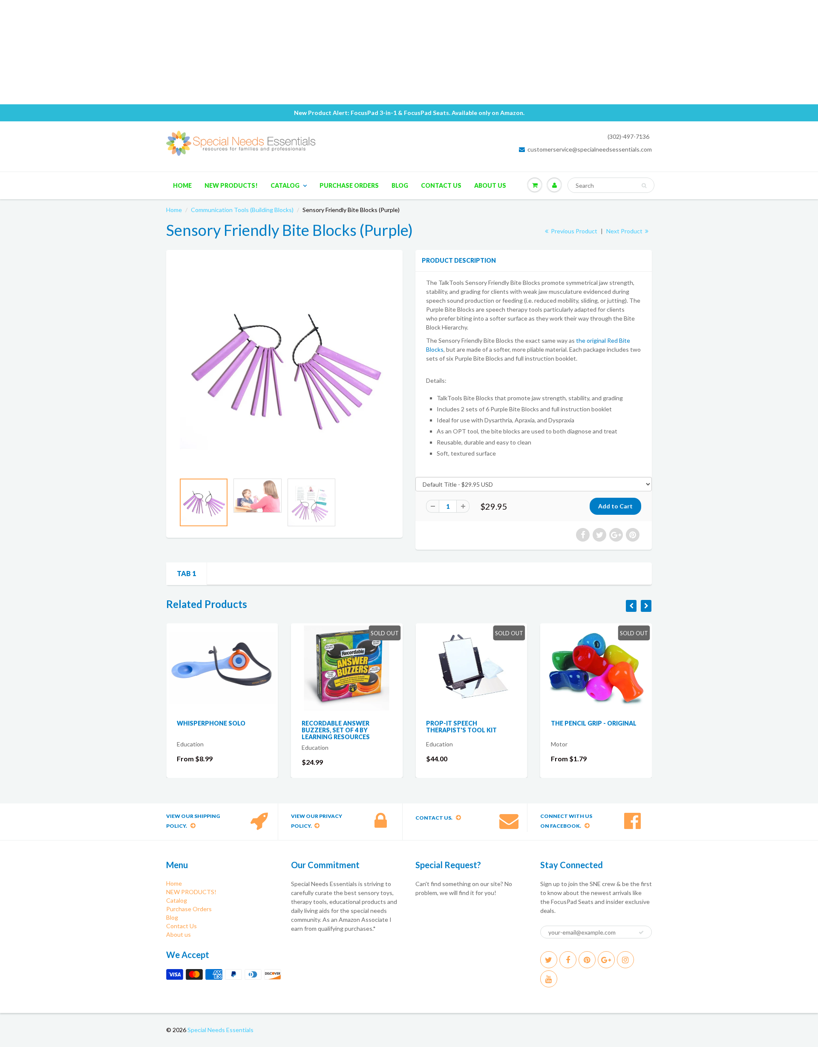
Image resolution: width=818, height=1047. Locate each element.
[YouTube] (548, 978)
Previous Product (573, 231)
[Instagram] (625, 959)
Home (182, 185)
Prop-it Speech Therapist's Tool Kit (461, 727)
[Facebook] (567, 959)
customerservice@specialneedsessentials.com (589, 149)
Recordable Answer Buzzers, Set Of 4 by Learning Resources (336, 730)
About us (490, 185)
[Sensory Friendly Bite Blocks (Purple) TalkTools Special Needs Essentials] (284, 365)
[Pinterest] (587, 959)
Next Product (625, 231)
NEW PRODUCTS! (231, 185)
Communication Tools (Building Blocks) (242, 209)
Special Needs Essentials (220, 1029)
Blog (400, 185)
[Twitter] (548, 959)
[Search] (644, 185)
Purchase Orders (349, 185)
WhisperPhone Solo (211, 723)
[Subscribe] (641, 932)
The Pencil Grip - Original (594, 723)
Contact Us (441, 185)
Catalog (285, 185)
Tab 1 (186, 573)
